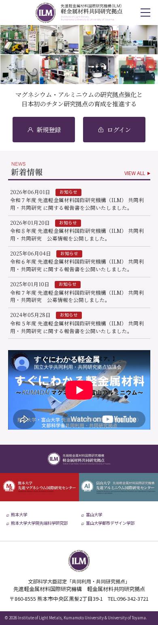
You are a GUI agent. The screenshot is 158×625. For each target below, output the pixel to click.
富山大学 (94, 515)
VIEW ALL (134, 173)
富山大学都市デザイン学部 (110, 523)
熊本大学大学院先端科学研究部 (39, 523)
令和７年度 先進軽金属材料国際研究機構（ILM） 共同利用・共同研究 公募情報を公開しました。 (77, 296)
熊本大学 (19, 515)
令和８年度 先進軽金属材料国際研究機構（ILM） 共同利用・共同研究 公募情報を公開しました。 (77, 234)
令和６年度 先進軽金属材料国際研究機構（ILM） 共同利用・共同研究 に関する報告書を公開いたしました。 (77, 265)
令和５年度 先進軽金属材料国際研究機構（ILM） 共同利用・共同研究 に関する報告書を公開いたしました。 (77, 327)
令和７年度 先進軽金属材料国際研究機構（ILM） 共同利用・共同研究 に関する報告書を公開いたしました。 (77, 203)
